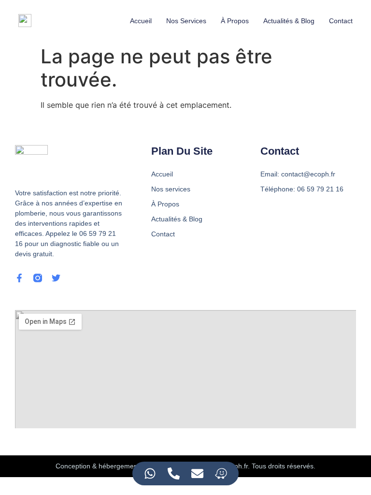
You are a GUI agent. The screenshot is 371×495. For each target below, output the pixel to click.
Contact (341, 21)
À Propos (235, 21)
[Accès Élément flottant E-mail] (197, 473)
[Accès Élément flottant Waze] (221, 473)
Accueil (141, 21)
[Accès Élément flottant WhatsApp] (150, 473)
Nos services (186, 21)
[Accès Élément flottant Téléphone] (174, 473)
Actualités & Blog (288, 21)
